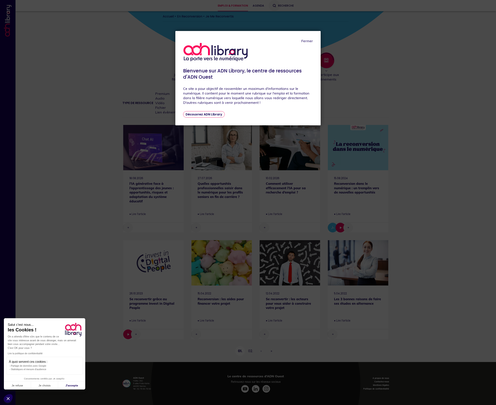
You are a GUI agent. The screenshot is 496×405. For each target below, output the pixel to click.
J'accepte (71, 385)
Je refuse (17, 385)
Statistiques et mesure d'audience (28, 369)
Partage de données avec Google (28, 366)
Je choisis (45, 385)
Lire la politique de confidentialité (25, 353)
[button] (8, 398)
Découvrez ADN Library (204, 114)
